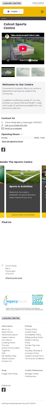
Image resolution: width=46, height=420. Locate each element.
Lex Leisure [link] (7, 340)
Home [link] (4, 18)
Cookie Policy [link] (31, 332)
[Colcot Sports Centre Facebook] (3, 149)
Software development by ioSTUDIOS (19, 403)
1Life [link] (3, 353)
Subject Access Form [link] (34, 356)
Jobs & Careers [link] (8, 359)
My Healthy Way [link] (9, 356)
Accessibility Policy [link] (33, 335)
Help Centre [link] (7, 332)
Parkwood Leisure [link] (10, 335)
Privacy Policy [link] (31, 329)
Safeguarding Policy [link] (34, 337)
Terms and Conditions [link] (34, 359)
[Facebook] (4, 391)
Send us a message (13, 128)
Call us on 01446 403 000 (16, 125)
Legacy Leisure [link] (8, 337)
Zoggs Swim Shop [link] (10, 374)
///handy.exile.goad (14, 278)
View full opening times (12, 141)
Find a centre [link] (38, 3)
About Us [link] (6, 329)
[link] (11, 3)
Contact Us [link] (7, 361)
